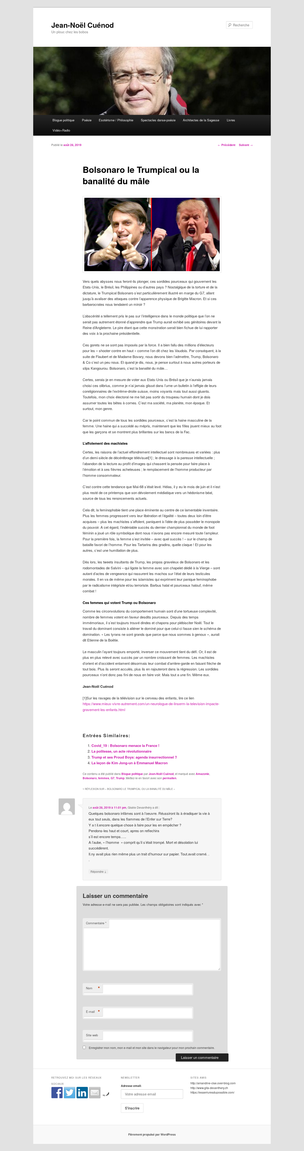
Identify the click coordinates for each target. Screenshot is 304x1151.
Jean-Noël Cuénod (82, 25)
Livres (231, 120)
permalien (169, 778)
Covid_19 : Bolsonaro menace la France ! (125, 745)
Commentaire (96, 923)
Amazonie (202, 774)
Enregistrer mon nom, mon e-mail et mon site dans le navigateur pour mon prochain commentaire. (152, 1048)
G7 (112, 778)
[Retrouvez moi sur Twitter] (69, 1092)
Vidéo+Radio (61, 130)
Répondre (98, 871)
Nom (93, 988)
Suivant (246, 145)
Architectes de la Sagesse (201, 120)
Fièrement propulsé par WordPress (152, 1134)
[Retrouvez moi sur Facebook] (57, 1092)
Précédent (226, 145)
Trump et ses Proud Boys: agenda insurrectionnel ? (134, 757)
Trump (120, 778)
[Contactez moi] (94, 1092)
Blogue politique (63, 120)
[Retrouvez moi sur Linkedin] (82, 1092)
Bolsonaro (90, 778)
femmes (103, 778)
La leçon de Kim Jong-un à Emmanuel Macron (129, 762)
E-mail (93, 1011)
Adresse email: (131, 1086)
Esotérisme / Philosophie (116, 120)
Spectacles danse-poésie (158, 120)
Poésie (86, 120)
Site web (92, 1035)
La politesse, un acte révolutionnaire (121, 751)
